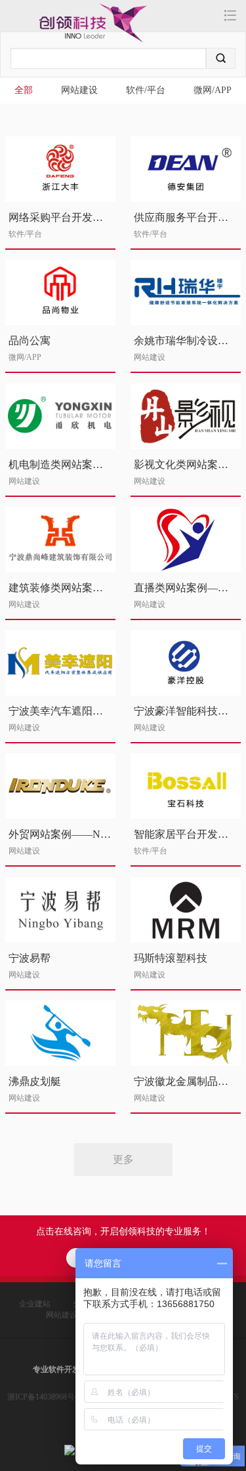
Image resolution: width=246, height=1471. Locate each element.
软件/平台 (145, 90)
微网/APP (213, 90)
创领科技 (64, 28)
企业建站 (35, 1303)
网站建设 (79, 90)
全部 (23, 90)
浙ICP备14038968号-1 (44, 1397)
